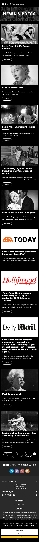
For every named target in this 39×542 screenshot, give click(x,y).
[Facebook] (11, 471)
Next (27, 456)
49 (21, 456)
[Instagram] (22, 471)
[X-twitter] (17, 471)
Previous (9, 454)
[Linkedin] (27, 471)
